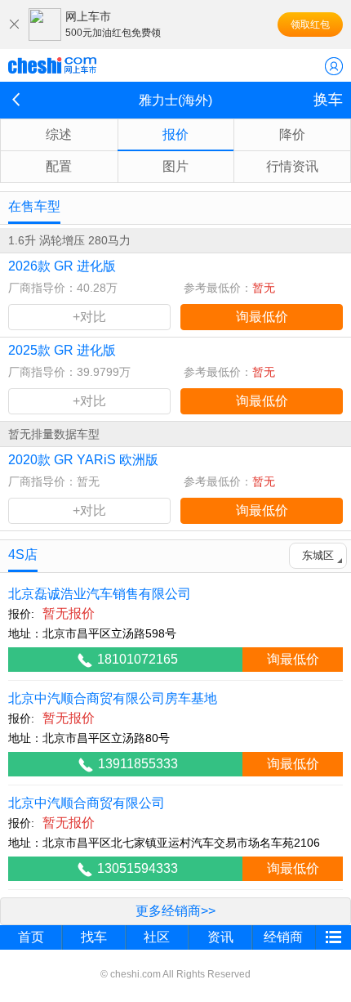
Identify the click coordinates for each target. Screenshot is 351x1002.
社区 (157, 937)
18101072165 (137, 659)
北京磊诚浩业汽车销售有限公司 (99, 594)
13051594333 (137, 868)
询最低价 (262, 317)
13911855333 (138, 764)
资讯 (220, 937)
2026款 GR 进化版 (62, 266)
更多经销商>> (175, 911)
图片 (175, 166)
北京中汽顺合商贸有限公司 (86, 803)
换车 (328, 100)
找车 (94, 937)
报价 (175, 134)
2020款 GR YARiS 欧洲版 (83, 460)
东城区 (318, 555)
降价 (292, 134)
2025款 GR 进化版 (62, 350)
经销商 (283, 937)
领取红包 (310, 24)
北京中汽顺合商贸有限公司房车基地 (112, 698)
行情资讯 (292, 166)
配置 (59, 166)
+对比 (89, 317)
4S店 (23, 554)
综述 (59, 134)
